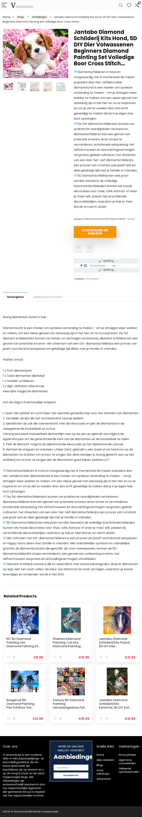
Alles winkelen (105, 760)
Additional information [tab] (47, 297)
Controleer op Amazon (95, 232)
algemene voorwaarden (127, 761)
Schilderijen (39, 17)
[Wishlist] (129, 5)
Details (130, 218)
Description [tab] (15, 297)
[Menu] (4, 5)
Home (7, 17)
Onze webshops (103, 772)
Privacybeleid (127, 755)
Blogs (100, 765)
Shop (20, 17)
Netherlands (97, 265)
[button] (66, 31)
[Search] (120, 5)
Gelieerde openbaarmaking (130, 770)
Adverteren (104, 779)
